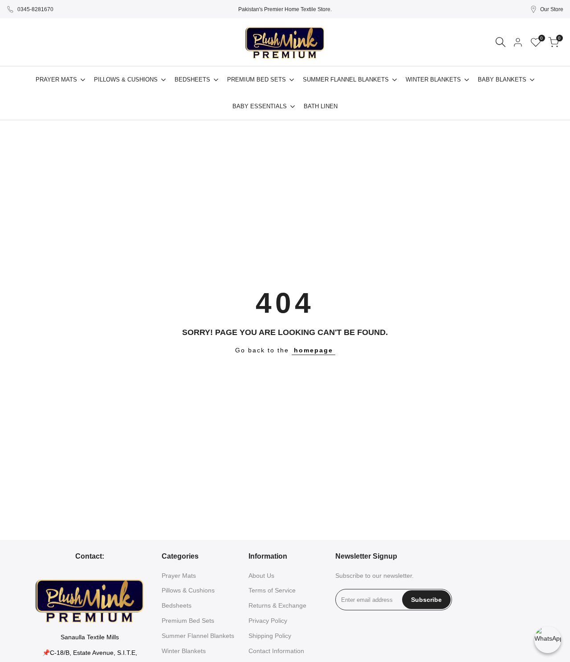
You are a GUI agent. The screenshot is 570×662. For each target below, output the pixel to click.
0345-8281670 (35, 9)
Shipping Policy (269, 635)
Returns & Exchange (277, 605)
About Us (261, 575)
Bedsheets (176, 605)
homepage (313, 350)
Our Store (551, 9)
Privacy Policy (267, 620)
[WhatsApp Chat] (547, 639)
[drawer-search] (500, 42)
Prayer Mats (179, 575)
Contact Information (276, 650)
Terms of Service (272, 590)
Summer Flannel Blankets (198, 635)
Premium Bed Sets (188, 620)
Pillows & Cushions (188, 590)
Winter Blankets (184, 650)
